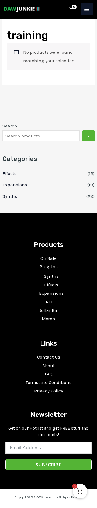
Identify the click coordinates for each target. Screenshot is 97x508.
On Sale (48, 258)
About (48, 365)
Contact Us (48, 357)
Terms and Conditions (48, 382)
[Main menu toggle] (87, 9)
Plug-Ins (49, 266)
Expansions (14, 184)
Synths (9, 196)
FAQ (49, 374)
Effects (9, 173)
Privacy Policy (48, 390)
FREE (48, 301)
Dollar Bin (48, 310)
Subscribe (48, 464)
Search (9, 126)
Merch (48, 318)
